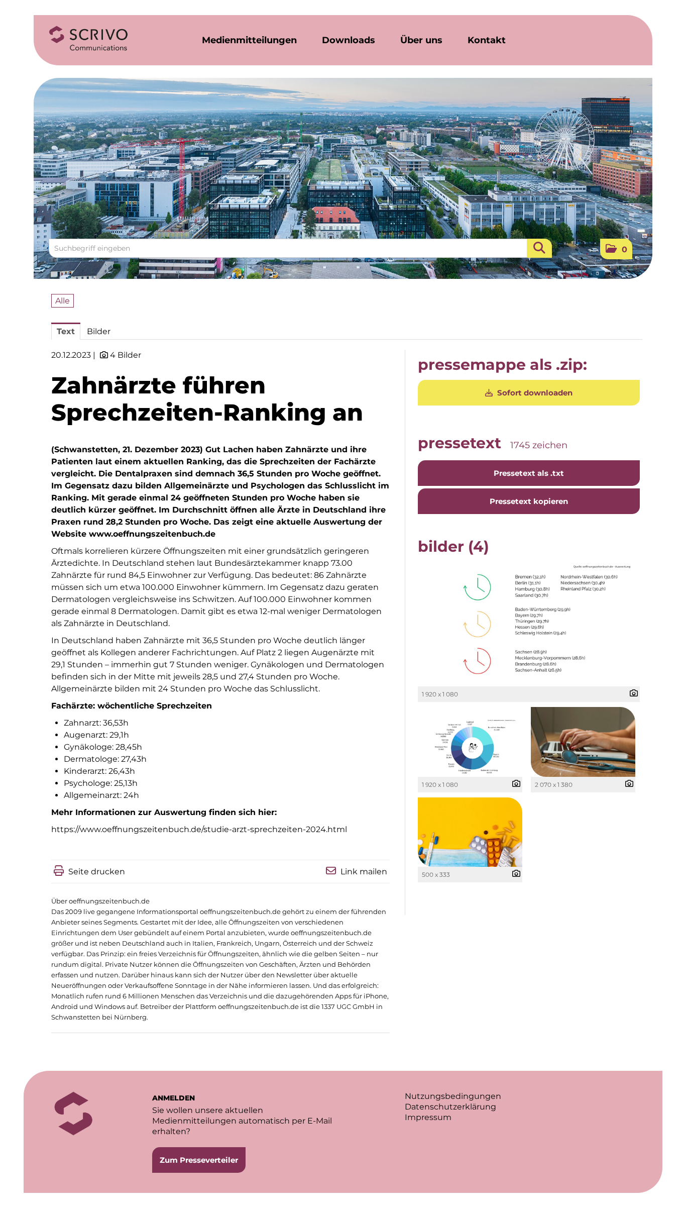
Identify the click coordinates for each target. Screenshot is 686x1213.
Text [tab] (66, 331)
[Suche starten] (539, 248)
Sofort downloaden (534, 392)
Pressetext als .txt (529, 473)
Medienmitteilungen (249, 40)
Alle (62, 301)
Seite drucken (96, 871)
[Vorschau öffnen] (529, 624)
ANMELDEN (173, 1097)
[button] (616, 249)
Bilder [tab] (98, 331)
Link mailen (363, 871)
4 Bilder (125, 355)
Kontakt (487, 40)
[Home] (88, 38)
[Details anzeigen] (631, 693)
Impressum (428, 1117)
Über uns (421, 40)
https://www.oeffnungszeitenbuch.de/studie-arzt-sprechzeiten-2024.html (199, 829)
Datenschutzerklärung (450, 1106)
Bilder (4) (453, 546)
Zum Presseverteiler (199, 1160)
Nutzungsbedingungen (453, 1096)
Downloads (348, 40)
